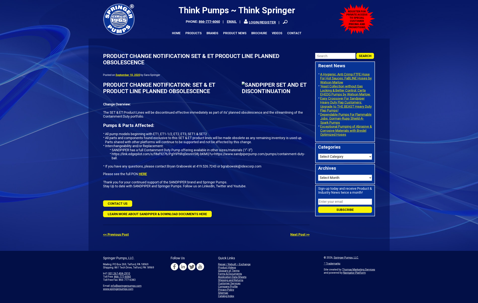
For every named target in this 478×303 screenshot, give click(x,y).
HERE (143, 174)
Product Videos (227, 267)
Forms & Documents (230, 273)
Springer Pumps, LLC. (346, 257)
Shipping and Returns (230, 280)
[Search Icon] (285, 22)
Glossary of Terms (229, 270)
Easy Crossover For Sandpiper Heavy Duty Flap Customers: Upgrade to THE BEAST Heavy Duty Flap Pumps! (346, 104)
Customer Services (229, 283)
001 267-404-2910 (119, 273)
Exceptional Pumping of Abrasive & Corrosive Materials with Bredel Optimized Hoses (346, 130)
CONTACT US (118, 203)
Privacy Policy (226, 289)
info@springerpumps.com (126, 285)
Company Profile (228, 286)
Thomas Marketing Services (358, 269)
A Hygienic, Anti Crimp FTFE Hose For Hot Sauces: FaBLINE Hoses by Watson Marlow (346, 78)
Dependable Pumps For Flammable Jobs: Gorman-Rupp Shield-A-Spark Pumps (346, 118)
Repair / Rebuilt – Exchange (234, 264)
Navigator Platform (354, 272)
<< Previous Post (116, 234)
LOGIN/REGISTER (262, 22)
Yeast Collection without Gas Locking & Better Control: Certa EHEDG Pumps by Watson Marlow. (345, 90)
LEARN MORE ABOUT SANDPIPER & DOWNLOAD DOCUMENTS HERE (157, 214)
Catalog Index (226, 296)
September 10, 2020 (128, 74)
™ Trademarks (332, 263)
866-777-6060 (209, 22)
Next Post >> (300, 234)
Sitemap (223, 292)
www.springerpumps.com (118, 288)
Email (232, 22)
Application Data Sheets (232, 277)
